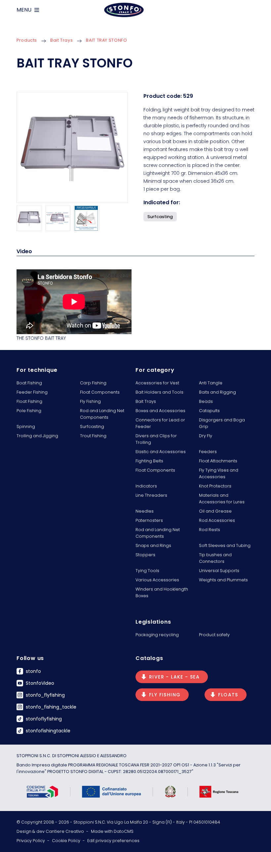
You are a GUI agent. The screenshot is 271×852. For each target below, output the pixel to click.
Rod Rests (209, 529)
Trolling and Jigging (37, 436)
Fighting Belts (149, 461)
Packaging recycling (157, 635)
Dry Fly (205, 436)
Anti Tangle (210, 383)
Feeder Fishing (32, 392)
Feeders (208, 451)
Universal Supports (219, 570)
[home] (124, 10)
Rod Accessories (217, 520)
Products (27, 40)
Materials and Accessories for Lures (222, 498)
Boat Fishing (29, 383)
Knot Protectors (215, 486)
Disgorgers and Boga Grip (222, 423)
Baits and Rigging (217, 392)
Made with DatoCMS (112, 831)
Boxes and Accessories (160, 410)
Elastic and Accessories (161, 451)
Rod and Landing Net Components (102, 414)
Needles (145, 511)
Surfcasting (92, 426)
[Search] (252, 10)
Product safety (214, 635)
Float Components (100, 392)
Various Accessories (157, 580)
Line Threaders (151, 495)
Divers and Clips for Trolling (156, 439)
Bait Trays (61, 40)
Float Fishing (29, 401)
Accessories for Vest (157, 383)
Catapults (209, 410)
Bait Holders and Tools (159, 392)
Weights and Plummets (223, 580)
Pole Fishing (29, 410)
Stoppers (145, 555)
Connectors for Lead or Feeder (160, 423)
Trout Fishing (93, 436)
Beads (206, 401)
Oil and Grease (215, 511)
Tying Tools (147, 570)
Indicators (146, 486)
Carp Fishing (93, 383)
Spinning (26, 426)
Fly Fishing (90, 401)
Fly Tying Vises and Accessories (218, 473)
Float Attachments (218, 461)
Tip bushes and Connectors (215, 558)
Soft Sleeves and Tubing (225, 545)
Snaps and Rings (153, 545)
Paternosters (149, 520)
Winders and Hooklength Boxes (162, 592)
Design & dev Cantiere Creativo (50, 831)
